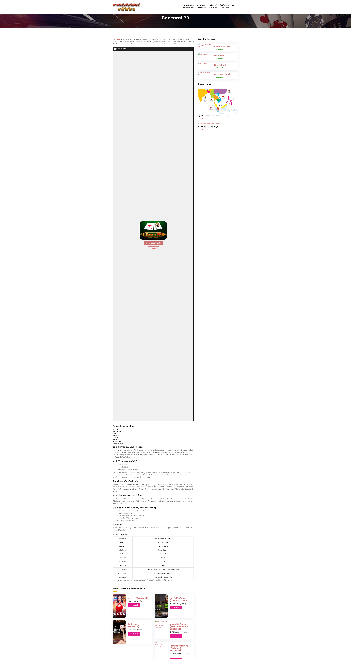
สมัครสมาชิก (219, 49)
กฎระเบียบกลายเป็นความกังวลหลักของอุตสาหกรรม (213, 116)
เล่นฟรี (154, 248)
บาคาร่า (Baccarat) (138, 598)
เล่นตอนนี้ (135, 605)
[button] (153, 230)
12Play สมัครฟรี (220, 65)
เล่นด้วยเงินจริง (155, 243)
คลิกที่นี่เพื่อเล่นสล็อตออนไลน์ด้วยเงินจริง (151, 49)
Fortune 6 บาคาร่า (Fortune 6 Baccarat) (179, 648)
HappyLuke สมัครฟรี (222, 46)
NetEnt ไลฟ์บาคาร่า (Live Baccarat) (179, 599)
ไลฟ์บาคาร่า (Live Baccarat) (136, 625)
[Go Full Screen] (115, 49)
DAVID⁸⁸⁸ (202, 118)
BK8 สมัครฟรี (219, 56)
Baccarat (116, 39)
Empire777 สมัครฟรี (222, 74)
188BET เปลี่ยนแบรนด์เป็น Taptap (209, 127)
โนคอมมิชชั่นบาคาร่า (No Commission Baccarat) (179, 626)
